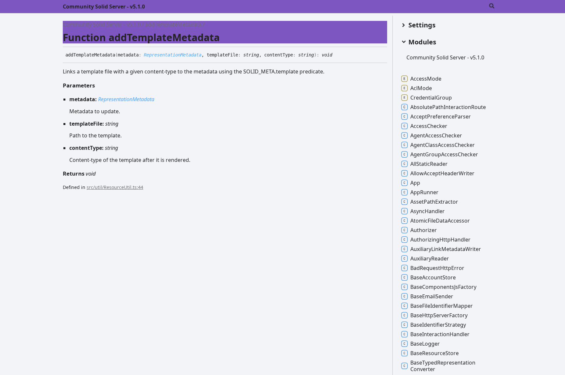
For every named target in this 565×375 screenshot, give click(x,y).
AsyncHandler (427, 211)
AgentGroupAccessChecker (444, 154)
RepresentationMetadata (172, 54)
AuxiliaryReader (429, 258)
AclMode (421, 88)
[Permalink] (337, 55)
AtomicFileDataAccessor (440, 220)
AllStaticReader (429, 164)
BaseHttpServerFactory (439, 315)
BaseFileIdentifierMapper (441, 306)
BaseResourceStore (434, 353)
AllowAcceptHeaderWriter (442, 173)
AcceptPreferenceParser (440, 116)
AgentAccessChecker (436, 135)
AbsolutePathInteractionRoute (448, 107)
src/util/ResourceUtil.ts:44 (115, 187)
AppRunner (424, 192)
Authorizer (423, 230)
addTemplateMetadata (173, 24)
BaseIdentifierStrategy (438, 324)
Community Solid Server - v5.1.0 (104, 6)
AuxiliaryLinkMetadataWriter (445, 249)
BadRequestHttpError (437, 268)
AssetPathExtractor (434, 201)
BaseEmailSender (431, 296)
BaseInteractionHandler (440, 334)
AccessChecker (428, 126)
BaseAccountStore (433, 277)
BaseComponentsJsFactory (443, 287)
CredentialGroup (431, 97)
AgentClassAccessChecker (442, 145)
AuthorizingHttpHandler (440, 239)
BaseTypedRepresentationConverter (442, 365)
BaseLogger (425, 343)
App (415, 183)
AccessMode (425, 78)
